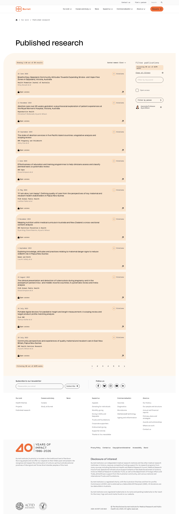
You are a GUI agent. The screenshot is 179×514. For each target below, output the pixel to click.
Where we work (148, 426)
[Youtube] (116, 386)
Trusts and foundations (101, 420)
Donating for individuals (101, 406)
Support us (107, 9)
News (97, 9)
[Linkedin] (123, 386)
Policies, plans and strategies (150, 417)
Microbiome (122, 410)
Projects (19, 406)
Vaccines (120, 403)
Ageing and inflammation (127, 418)
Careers (44, 403)
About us (140, 9)
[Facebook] (98, 386)
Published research (23, 410)
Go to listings (142, 59)
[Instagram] (110, 386)
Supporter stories (98, 431)
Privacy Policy (96, 448)
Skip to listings (7, 48)
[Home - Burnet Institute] (23, 9)
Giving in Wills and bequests (99, 415)
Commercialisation (124, 9)
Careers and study (82, 9)
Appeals (95, 403)
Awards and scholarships (152, 422)
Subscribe (71, 386)
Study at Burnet (47, 406)
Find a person (140, 2)
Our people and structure (152, 406)
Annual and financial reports (150, 411)
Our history (147, 403)
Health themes (21, 403)
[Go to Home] (16, 20)
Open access (145, 90)
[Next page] (124, 366)
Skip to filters (24, 48)
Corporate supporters (100, 423)
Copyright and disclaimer (122, 448)
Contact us (126, 2)
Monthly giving (97, 410)
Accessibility (137, 448)
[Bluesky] (104, 386)
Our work (66, 9)
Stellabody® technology (126, 414)
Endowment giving (99, 427)
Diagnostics (121, 406)
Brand (146, 448)
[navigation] (89, 6)
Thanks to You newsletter (101, 434)
